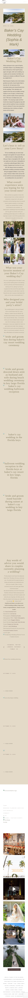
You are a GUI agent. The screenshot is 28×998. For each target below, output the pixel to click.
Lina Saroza (13, 613)
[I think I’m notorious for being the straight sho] (14, 934)
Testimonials (8, 810)
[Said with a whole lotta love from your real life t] (14, 866)
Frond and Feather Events (10, 630)
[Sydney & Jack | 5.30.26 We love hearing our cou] (14, 956)
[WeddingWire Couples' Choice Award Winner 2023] (12, 817)
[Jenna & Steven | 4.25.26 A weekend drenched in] (14, 844)
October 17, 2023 (9, 673)
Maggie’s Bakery (15, 620)
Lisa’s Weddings (12, 626)
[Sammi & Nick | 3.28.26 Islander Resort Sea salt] (14, 911)
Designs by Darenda (12, 624)
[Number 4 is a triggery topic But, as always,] (14, 889)
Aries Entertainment (10, 611)
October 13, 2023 (9, 726)
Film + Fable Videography (18, 618)
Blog (5, 815)
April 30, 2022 (8, 25)
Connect (6, 813)
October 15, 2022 (9, 754)
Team (5, 805)
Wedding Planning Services (13, 808)
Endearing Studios (16, 616)
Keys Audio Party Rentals (18, 622)
